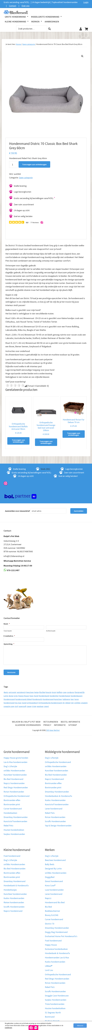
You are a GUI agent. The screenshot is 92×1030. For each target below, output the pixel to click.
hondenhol (54, 696)
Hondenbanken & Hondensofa (58, 796)
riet (72, 703)
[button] (82, 56)
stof (16, 706)
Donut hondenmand (54, 881)
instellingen (8, 1028)
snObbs (77, 703)
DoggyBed (49, 877)
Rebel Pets (50, 813)
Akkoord (80, 1025)
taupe (29, 706)
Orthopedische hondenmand (50, 703)
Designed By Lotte (53, 868)
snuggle (84, 703)
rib (63, 703)
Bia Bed (42, 692)
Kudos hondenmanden (55, 961)
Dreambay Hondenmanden (16, 817)
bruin (54, 692)
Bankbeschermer (52, 911)
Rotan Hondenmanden (14, 791)
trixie (34, 706)
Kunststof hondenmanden (15, 821)
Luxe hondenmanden (54, 889)
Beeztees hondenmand (55, 860)
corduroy (70, 692)
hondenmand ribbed (23, 699)
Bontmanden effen (12, 800)
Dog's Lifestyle (10, 766)
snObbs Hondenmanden (14, 770)
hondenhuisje (64, 696)
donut (11, 696)
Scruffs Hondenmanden (55, 821)
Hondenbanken (10, 813)
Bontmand (50, 1016)
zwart (46, 706)
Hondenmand (9, 699)
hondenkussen (76, 696)
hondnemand (48, 699)
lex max (18, 703)
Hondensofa (37, 699)
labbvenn (66, 699)
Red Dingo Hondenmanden (16, 787)
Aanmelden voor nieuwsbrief (17, 511)
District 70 (49, 923)
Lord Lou (49, 970)
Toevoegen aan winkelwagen (34, 164)
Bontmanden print (12, 804)
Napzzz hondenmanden (14, 783)
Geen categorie (28, 44)
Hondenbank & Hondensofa (16, 885)
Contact (12, 5)
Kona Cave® (50, 885)
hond (36, 696)
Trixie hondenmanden (54, 1004)
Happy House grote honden (16, 758)
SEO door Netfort (53, 730)
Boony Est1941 (51, 915)
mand (24, 703)
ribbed (67, 703)
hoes (31, 696)
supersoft (22, 706)
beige (36, 692)
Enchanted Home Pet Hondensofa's (61, 936)
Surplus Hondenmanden (14, 834)
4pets (6, 692)
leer (72, 699)
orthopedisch (32, 703)
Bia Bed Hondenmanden (56, 774)
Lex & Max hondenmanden (15, 762)
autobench (21, 692)
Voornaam (8, 631)
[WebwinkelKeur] (5, 483)
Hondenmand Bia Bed (55, 902)
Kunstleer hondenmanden (15, 774)
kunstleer (58, 699)
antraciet (12, 692)
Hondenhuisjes (10, 889)
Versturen (11, 672)
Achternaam (51, 631)
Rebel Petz (8, 825)
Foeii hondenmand (12, 856)
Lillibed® (48, 966)
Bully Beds (49, 864)
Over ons (25, 5)
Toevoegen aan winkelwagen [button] (18, 441)
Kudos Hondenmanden (55, 800)
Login (85, 2)
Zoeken (49, 29)
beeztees (30, 692)
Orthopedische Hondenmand (16, 796)
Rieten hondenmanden (14, 902)
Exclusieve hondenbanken (56, 949)
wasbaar (40, 706)
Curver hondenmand (13, 808)
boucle (48, 692)
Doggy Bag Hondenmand (56, 932)
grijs (16, 696)
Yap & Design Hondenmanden (58, 825)
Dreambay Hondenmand (14, 881)
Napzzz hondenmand (54, 779)
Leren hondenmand (53, 808)
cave (64, 692)
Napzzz (48, 898)
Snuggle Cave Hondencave (57, 995)
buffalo (59, 692)
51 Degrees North (53, 1012)
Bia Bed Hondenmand (13, 779)
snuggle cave (9, 706)
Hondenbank (44, 696)
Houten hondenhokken (14, 829)
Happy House (23, 696)
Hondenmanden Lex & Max (57, 957)
